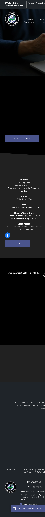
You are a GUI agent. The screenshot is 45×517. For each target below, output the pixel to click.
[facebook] (7, 235)
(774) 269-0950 (24, 199)
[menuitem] (30, 19)
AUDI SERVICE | (29, 470)
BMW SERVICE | (14, 470)
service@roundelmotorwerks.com (24, 207)
